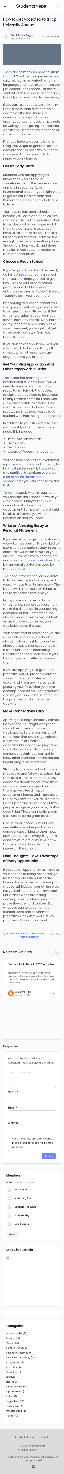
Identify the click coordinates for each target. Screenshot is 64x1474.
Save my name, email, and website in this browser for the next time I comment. (33, 1143)
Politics (10, 1396)
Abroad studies (29, 933)
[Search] (58, 6)
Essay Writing (13, 1362)
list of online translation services (22, 479)
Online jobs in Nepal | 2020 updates (31, 964)
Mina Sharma (21, 1224)
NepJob (10, 1381)
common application (35, 560)
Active (19, 1182)
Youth (9, 1415)
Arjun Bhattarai (23, 991)
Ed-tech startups (15, 1347)
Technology (12, 1406)
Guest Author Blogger (22, 35)
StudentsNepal (31, 6)
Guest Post (12, 1372)
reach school (29, 274)
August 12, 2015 (22, 995)
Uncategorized (14, 1410)
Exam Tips (11, 1367)
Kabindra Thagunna (25, 1207)
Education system (15, 1352)
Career (10, 1343)
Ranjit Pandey (21, 1215)
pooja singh (20, 1189)
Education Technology (18, 1357)
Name (13, 1092)
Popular (30, 1182)
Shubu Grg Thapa (24, 1198)
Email (12, 1107)
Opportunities (13, 1391)
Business (10, 1338)
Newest (9, 1182)
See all (12, 1234)
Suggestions (32, 936)
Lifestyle (10, 1377)
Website (13, 1123)
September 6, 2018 (21, 38)
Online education (15, 1386)
